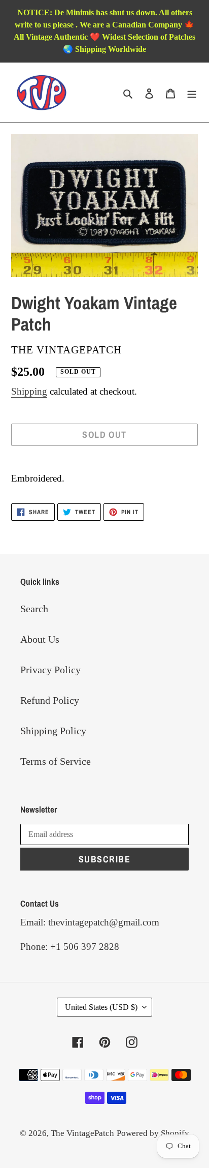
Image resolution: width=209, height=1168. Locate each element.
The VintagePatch (82, 1133)
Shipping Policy (53, 730)
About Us (39, 639)
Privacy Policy (50, 669)
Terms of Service (55, 761)
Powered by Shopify (153, 1133)
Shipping (29, 391)
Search (34, 608)
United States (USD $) (101, 1007)
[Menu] (191, 92)
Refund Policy (49, 700)
